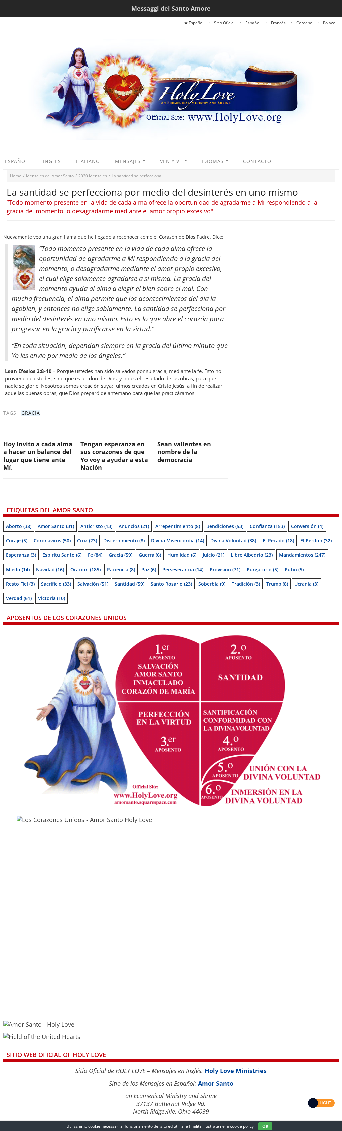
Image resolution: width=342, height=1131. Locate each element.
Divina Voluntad (233, 540)
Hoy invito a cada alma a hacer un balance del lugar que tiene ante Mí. (37, 455)
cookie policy (242, 1126)
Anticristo (96, 526)
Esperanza (21, 555)
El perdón (316, 540)
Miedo (18, 569)
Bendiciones (224, 526)
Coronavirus (52, 540)
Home (15, 176)
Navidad (50, 569)
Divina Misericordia (177, 540)
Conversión (307, 526)
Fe (95, 555)
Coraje (16, 540)
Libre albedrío (252, 555)
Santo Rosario (171, 584)
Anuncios (134, 526)
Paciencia (121, 569)
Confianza (267, 526)
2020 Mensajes (92, 176)
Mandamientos (302, 555)
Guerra (150, 555)
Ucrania (306, 584)
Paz (148, 569)
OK (265, 1126)
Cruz (87, 540)
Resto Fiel (20, 584)
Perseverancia (182, 569)
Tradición (246, 584)
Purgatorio (262, 569)
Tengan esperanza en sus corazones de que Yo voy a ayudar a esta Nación (114, 455)
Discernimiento (124, 540)
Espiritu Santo (61, 555)
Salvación (92, 584)
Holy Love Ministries (236, 1070)
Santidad (129, 584)
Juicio (213, 555)
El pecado (278, 540)
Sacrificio (56, 584)
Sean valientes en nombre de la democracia (184, 452)
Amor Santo (56, 526)
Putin (294, 569)
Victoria (51, 598)
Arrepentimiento (177, 526)
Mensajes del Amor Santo (50, 176)
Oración (85, 569)
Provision (225, 569)
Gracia (30, 413)
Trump (277, 584)
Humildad (181, 555)
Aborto (18, 526)
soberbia (211, 584)
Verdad (19, 598)
